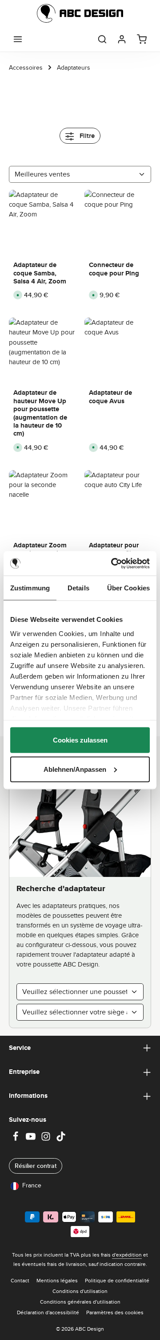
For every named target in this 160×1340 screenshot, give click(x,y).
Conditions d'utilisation (80, 1291)
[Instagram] (46, 1139)
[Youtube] (31, 1139)
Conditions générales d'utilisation (80, 1301)
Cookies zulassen (80, 740)
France (31, 1185)
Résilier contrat (35, 1165)
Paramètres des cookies (115, 1312)
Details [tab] (78, 588)
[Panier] (141, 39)
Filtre (86, 136)
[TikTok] (61, 1139)
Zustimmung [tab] (30, 588)
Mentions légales (57, 1280)
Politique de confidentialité (117, 1280)
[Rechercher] (102, 39)
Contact (20, 1280)
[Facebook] (16, 1139)
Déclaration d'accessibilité (48, 1312)
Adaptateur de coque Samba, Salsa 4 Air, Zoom (39, 273)
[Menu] (18, 39)
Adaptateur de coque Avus (110, 397)
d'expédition (127, 1254)
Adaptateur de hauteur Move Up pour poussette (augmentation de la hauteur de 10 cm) (40, 413)
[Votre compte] (122, 39)
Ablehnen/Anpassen (75, 769)
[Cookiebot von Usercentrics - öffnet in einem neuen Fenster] (113, 563)
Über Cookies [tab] (128, 588)
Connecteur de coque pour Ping (114, 269)
